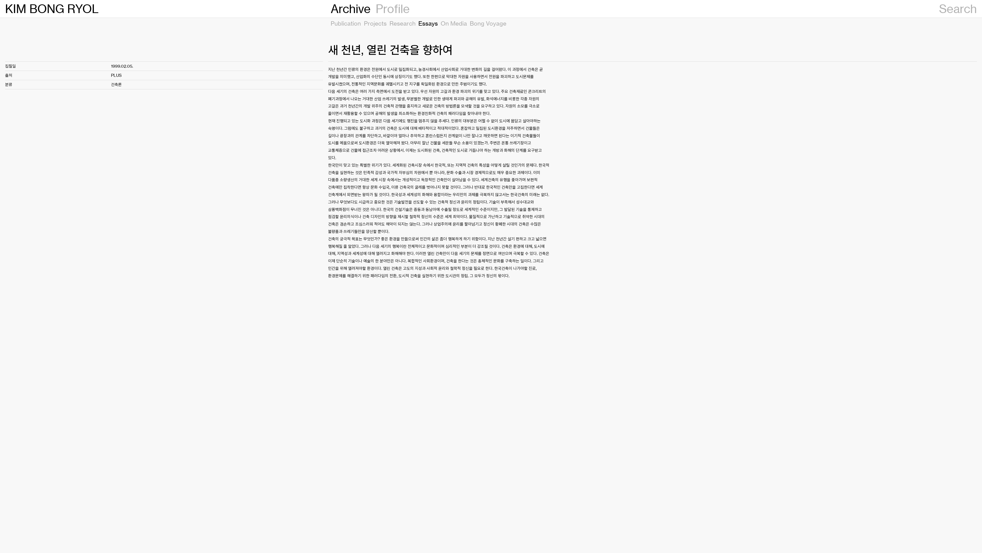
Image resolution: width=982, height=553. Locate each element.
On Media (454, 23)
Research (402, 23)
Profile (393, 9)
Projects (375, 23)
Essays (428, 23)
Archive (351, 9)
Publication (346, 23)
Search (958, 9)
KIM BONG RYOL (52, 9)
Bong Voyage (488, 23)
